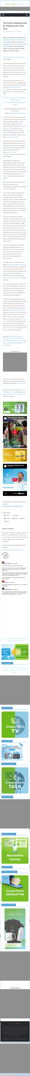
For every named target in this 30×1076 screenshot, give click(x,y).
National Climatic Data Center (17, 113)
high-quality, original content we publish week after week (15, 44)
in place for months (16, 310)
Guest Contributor (11, 31)
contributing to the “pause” (12, 278)
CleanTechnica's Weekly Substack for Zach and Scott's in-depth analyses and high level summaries (13, 338)
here (7, 504)
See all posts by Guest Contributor (12, 550)
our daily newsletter (10, 343)
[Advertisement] (15, 362)
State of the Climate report (15, 264)
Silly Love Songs (13, 137)
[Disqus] (15, 578)
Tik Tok (10, 327)
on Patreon (19, 40)
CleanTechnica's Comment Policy (12, 506)
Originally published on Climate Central (14, 57)
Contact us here (21, 383)
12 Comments (18, 31)
